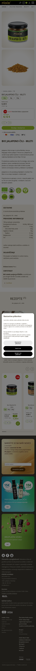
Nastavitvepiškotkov (18, 342)
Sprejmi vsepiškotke (18, 353)
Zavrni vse (18, 348)
